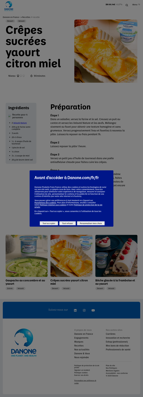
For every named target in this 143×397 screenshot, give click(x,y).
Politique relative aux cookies (53, 204)
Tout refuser (67, 223)
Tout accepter (49, 223)
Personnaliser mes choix (91, 223)
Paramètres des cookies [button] (45, 202)
